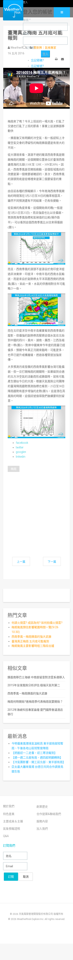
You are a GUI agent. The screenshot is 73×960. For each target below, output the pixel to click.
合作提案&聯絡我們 (48, 814)
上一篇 (21, 561)
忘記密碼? (37, 60)
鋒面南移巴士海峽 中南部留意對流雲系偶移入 (36, 677)
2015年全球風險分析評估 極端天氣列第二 (34, 685)
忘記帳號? (37, 66)
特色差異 (8, 814)
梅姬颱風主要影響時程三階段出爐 (33, 645)
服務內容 (42, 821)
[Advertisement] (36, 509)
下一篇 (52, 561)
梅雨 (13, 469)
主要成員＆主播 (13, 821)
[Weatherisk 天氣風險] (10, 10)
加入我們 (42, 828)
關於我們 (8, 806)
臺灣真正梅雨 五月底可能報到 (30, 641)
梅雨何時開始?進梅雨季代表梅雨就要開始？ (35, 701)
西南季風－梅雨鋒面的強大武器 (31, 636)
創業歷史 (42, 806)
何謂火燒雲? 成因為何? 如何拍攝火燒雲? (37, 622)
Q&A (6, 836)
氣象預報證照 (11, 828)
